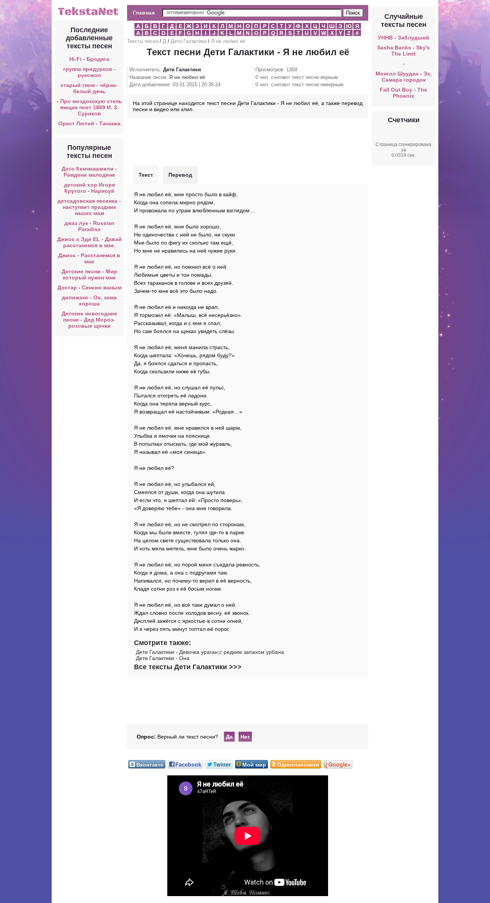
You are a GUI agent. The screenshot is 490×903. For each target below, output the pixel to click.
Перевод (180, 175)
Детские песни (81, 271)
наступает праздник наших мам (89, 210)
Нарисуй (102, 191)
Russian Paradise (96, 226)
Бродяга (98, 59)
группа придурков (87, 69)
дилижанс (75, 297)
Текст (146, 175)
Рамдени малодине (89, 175)
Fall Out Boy (396, 90)
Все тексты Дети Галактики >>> (188, 667)
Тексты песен (142, 41)
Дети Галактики (188, 41)
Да (229, 737)
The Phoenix (410, 93)
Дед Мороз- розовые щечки (92, 323)
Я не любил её (228, 41)
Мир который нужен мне (90, 274)
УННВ (385, 37)
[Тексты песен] (89, 14)
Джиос (67, 255)
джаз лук (76, 223)
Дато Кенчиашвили (88, 169)
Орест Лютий (76, 123)
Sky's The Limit (410, 50)
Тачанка (110, 123)
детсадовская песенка (87, 201)
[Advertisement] (247, 141)
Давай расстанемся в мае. (92, 242)
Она (184, 658)
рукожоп (89, 75)
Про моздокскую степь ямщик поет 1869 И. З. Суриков (91, 107)
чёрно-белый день (95, 88)
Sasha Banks (394, 47)
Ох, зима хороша (98, 300)
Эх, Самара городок (407, 77)
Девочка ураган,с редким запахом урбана (231, 652)
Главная (144, 13)
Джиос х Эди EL (78, 239)
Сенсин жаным (101, 287)
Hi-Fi (75, 59)
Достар (67, 287)
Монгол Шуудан (397, 74)
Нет (245, 737)
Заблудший (413, 37)
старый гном (77, 85)
